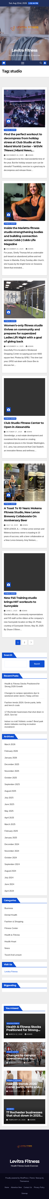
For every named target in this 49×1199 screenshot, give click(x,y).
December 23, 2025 (15, 249)
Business (9, 908)
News (7, 948)
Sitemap (24, 1193)
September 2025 (12, 784)
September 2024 (12, 864)
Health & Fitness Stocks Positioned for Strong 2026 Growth (23, 1030)
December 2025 (12, 764)
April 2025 (9, 818)
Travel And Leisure (13, 955)
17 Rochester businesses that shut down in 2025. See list (24, 1115)
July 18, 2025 (12, 525)
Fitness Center (10, 130)
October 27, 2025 (14, 432)
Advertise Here (16, 1187)
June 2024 (9, 884)
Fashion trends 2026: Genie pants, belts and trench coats (22, 1087)
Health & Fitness (12, 935)
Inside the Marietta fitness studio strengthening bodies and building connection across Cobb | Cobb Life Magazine (23, 236)
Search (8, 655)
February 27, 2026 (17, 1091)
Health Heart (10, 942)
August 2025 (10, 791)
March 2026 (10, 744)
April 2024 (9, 891)
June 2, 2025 (12, 611)
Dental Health (11, 915)
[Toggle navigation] (23, 63)
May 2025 (9, 811)
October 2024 (11, 858)
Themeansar (24, 1181)
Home (7, 1187)
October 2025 (11, 778)
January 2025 (11, 838)
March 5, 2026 (15, 1063)
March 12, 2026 (16, 1034)
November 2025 (12, 771)
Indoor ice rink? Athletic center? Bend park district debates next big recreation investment (24, 724)
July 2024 (9, 878)
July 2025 (9, 798)
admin (30, 155)
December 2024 (12, 844)
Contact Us (28, 1187)
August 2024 (10, 871)
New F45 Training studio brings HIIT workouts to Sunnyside (20, 602)
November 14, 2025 (15, 346)
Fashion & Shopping (14, 922)
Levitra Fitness (24, 50)
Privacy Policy (39, 1187)
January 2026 (11, 758)
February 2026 (11, 751)
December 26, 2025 (15, 155)
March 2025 (10, 824)
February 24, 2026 (17, 1120)
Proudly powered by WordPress (17, 1178)
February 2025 (11, 831)
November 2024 (12, 851)
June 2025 (9, 804)
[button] (41, 63)
